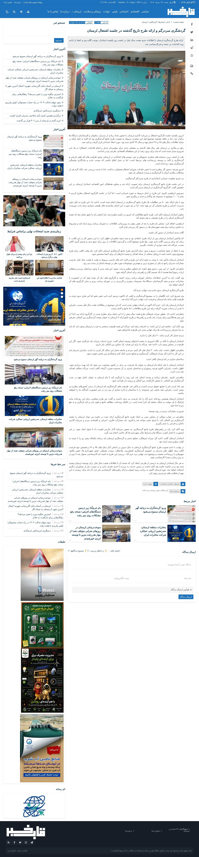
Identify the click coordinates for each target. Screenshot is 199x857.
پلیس (114, 11)
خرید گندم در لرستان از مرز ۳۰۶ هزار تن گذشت (38, 120)
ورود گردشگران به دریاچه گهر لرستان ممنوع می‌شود (36, 56)
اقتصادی (134, 11)
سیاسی (145, 11)
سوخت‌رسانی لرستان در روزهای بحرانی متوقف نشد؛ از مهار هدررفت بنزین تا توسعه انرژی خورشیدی (25, 182)
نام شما (187, 578)
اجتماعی (124, 11)
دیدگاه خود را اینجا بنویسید (179, 565)
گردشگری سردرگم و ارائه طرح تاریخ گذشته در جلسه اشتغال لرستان (136, 30)
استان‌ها (161, 22)
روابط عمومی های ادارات (32, 2)
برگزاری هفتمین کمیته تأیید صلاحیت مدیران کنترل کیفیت (35, 115)
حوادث (106, 11)
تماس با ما (8, 2)
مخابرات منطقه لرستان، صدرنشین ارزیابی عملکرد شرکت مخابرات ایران (153, 531)
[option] (34, 306)
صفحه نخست (178, 22)
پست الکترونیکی (121, 578)
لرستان (77, 11)
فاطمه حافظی (166, 484)
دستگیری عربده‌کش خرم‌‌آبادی (47, 111)
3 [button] (62, 297)
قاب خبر (154, 851)
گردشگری (153, 22)
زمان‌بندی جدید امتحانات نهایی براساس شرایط (34, 231)
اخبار (168, 22)
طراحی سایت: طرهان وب (17, 851)
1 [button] (62, 290)
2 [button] (62, 293)
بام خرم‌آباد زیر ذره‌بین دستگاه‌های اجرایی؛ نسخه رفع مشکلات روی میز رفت (85, 512)
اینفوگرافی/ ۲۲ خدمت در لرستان (179, 830)
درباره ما (17, 2)
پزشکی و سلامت (92, 11)
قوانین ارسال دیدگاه (180, 589)
